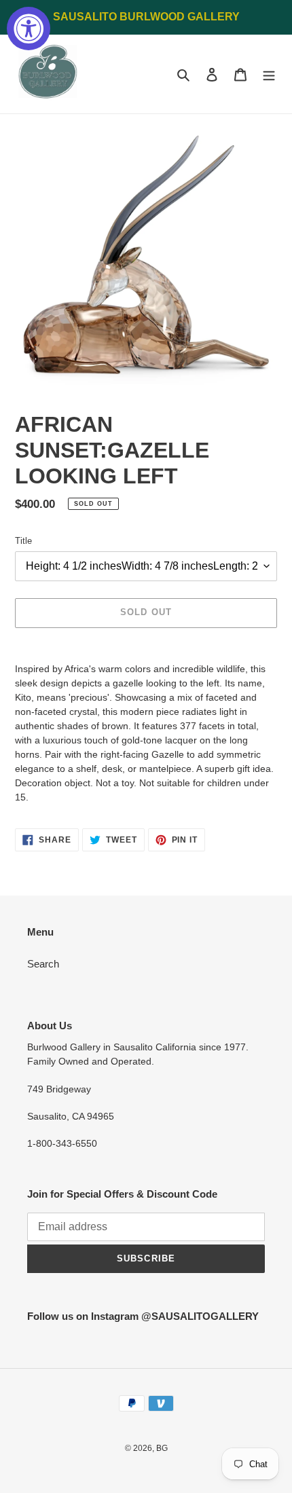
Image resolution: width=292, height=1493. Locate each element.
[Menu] (269, 74)
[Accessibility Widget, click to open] (28, 28)
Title (23, 541)
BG (162, 1448)
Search (43, 964)
